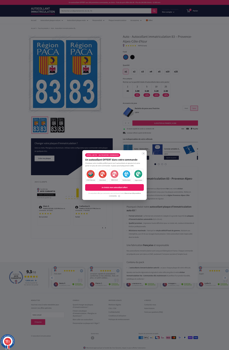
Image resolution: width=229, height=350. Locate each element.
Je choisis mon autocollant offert (114, 187)
